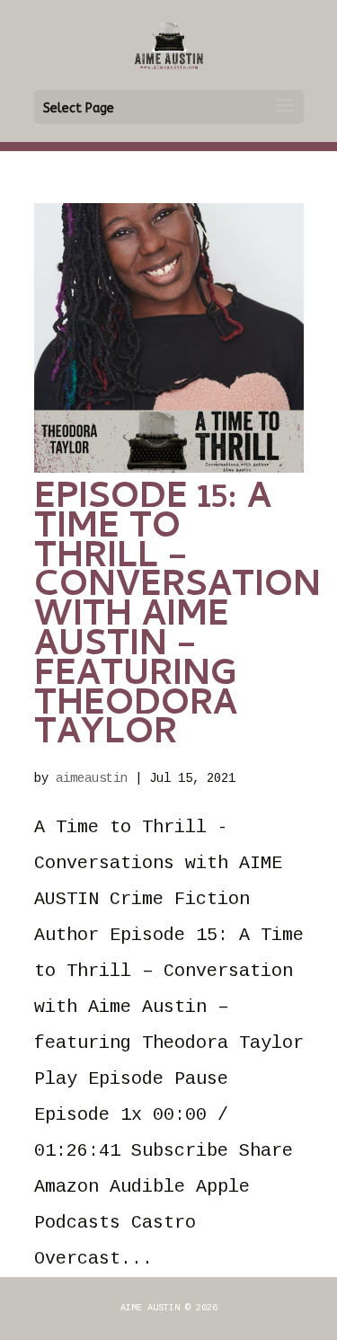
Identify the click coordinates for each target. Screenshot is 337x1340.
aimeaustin (92, 778)
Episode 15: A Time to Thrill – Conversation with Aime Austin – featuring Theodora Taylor (177, 618)
